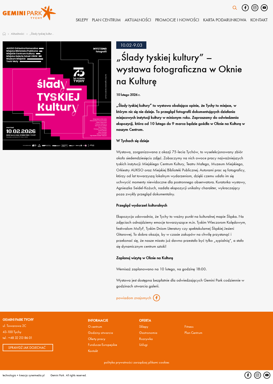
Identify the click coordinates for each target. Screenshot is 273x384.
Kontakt (259, 20)
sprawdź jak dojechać (27, 347)
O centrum (95, 326)
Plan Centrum (193, 332)
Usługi (143, 344)
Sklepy (82, 20)
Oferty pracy (96, 339)
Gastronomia (148, 332)
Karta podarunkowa (224, 20)
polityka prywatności (118, 362)
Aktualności (138, 20)
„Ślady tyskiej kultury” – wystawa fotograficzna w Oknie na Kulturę (42, 33)
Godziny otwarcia (100, 332)
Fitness (189, 326)
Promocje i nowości (177, 20)
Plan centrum (106, 20)
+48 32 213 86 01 (20, 337)
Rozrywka (146, 339)
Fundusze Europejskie (102, 344)
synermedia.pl (37, 375)
